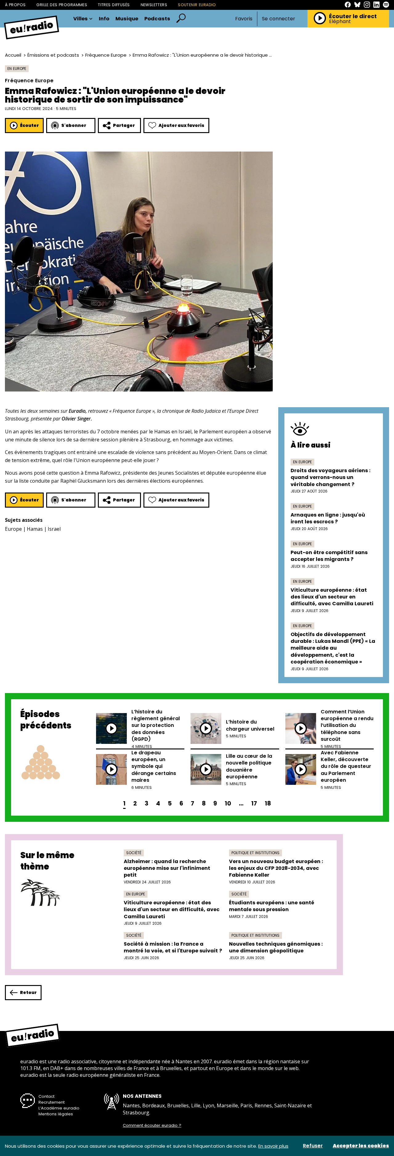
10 (228, 803)
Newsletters (154, 4)
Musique (126, 19)
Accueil (13, 55)
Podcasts (157, 19)
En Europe (16, 68)
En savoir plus (273, 1146)
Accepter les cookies (361, 1145)
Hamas (35, 528)
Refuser (313, 1145)
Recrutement (51, 1102)
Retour (28, 992)
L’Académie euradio (58, 1108)
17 (254, 803)
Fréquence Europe (106, 55)
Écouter (29, 125)
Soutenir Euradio (197, 4)
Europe (13, 528)
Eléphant (340, 21)
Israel (54, 528)
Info (104, 19)
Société (133, 852)
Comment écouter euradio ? (152, 1125)
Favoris (243, 18)
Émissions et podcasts (53, 55)
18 (268, 803)
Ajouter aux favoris (181, 125)
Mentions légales (55, 1114)
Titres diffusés (114, 4)
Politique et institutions (255, 852)
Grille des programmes (61, 4)
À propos (15, 4)
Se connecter (278, 18)
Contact (46, 1096)
